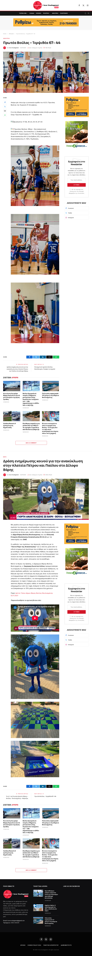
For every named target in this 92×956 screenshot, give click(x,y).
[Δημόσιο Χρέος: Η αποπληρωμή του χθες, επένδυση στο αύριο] (38, 907)
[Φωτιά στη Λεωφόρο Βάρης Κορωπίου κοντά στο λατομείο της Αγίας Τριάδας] (11, 386)
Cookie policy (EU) (34, 945)
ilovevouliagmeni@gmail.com (16, 920)
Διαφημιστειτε (66, 945)
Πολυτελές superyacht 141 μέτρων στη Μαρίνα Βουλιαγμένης (50, 395)
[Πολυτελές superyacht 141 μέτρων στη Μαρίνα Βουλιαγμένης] (50, 386)
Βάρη (4, 457)
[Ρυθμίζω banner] (46, 22)
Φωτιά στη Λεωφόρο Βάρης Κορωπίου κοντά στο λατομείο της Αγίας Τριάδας (11, 396)
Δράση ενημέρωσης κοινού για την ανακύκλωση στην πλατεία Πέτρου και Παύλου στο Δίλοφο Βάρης (17, 369)
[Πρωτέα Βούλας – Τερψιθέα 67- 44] (46, 72)
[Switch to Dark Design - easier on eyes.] (85, 13)
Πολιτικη (46, 13)
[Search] (88, 13)
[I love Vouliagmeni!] (46, 5)
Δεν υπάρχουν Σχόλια (35, 47)
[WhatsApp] (5, 115)
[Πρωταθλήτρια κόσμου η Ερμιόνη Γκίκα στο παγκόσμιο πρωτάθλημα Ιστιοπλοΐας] (38, 893)
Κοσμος (38, 13)
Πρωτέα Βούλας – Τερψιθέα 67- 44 (45, 796)
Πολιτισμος (64, 13)
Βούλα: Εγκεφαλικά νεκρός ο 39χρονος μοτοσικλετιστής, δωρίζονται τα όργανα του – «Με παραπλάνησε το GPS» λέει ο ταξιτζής (31, 399)
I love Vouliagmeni (14, 47)
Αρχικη (22, 945)
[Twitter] (5, 106)
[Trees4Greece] (76, 134)
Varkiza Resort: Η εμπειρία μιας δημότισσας (9, 425)
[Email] (5, 111)
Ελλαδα (32, 13)
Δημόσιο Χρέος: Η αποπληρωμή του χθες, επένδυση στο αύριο (51, 908)
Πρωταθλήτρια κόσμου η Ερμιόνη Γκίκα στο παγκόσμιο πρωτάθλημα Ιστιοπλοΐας (51, 894)
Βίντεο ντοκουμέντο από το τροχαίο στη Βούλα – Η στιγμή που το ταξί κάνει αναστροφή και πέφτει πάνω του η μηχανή (50, 428)
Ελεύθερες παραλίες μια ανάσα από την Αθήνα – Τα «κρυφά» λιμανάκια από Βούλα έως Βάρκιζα (31, 426)
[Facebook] (5, 102)
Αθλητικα (55, 13)
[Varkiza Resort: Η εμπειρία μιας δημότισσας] (11, 416)
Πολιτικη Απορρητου (51, 945)
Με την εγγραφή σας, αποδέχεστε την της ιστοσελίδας (76, 191)
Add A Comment (31, 443)
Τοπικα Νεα (23, 13)
